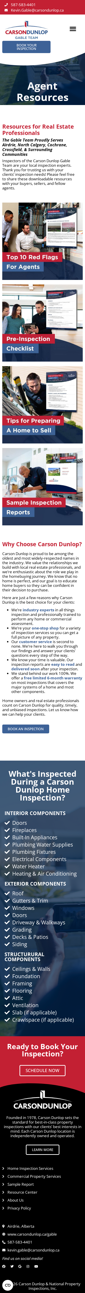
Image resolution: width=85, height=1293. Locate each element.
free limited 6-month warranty (53, 678)
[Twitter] (13, 1266)
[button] (73, 29)
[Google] (21, 1266)
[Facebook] (4, 1266)
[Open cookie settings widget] (7, 1285)
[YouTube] (37, 1266)
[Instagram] (29, 1266)
